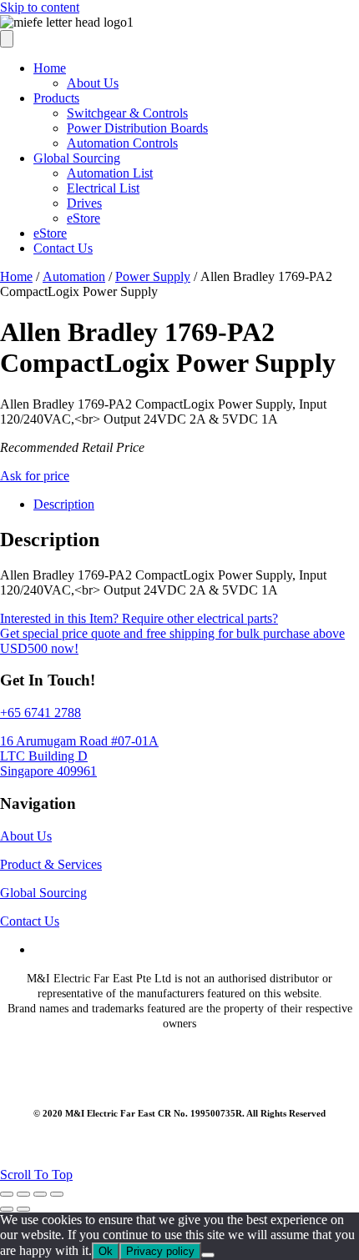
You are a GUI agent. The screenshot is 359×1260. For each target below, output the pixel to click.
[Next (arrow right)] (23, 1209)
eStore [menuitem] (83, 218)
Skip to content (39, 7)
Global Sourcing (43, 893)
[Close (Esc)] (56, 1194)
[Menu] (6, 39)
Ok (106, 1251)
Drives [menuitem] (84, 203)
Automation (74, 276)
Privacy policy (160, 1251)
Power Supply (152, 276)
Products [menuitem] (56, 98)
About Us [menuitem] (93, 83)
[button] (36, 1174)
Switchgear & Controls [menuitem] (127, 113)
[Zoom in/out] (6, 1194)
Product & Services (51, 864)
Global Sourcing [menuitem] (76, 158)
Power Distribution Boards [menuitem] (137, 128)
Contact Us (29, 921)
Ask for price (34, 476)
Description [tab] (63, 504)
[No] (208, 1254)
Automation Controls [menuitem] (122, 143)
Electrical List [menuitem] (103, 188)
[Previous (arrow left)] (6, 1209)
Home (16, 276)
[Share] (40, 1194)
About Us (26, 836)
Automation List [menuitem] (110, 173)
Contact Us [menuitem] (63, 248)
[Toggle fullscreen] (23, 1194)
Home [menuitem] (49, 68)
